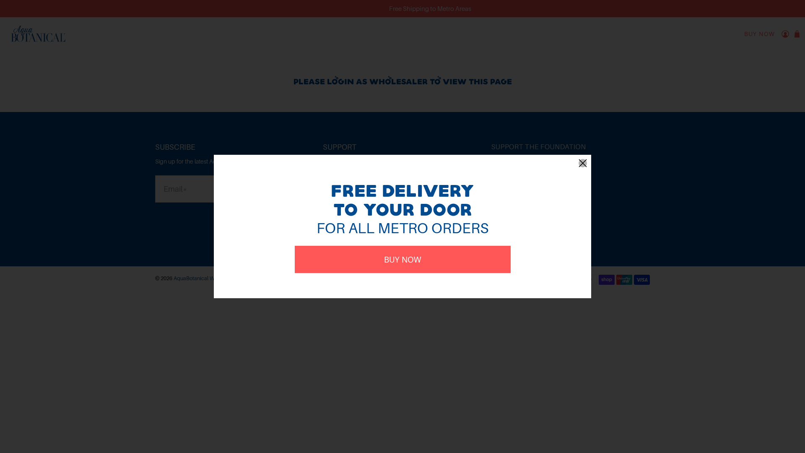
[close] (583, 163)
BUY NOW (402, 259)
